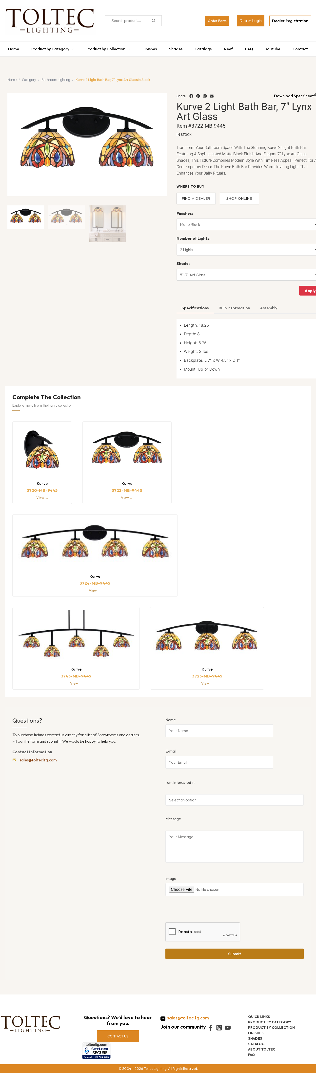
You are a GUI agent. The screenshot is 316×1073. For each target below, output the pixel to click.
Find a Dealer (196, 196)
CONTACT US (117, 1036)
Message (173, 816)
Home (10, 47)
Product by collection (271, 1027)
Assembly (268, 305)
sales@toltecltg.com (38, 757)
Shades (175, 47)
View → (42, 495)
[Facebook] (191, 94)
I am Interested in (180, 779)
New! (229, 47)
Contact (303, 47)
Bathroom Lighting (55, 77)
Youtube (275, 47)
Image (170, 876)
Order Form (217, 21)
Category (29, 77)
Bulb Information (234, 305)
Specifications (195, 305)
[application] (69, 47)
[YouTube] (228, 1028)
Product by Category (48, 47)
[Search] (154, 21)
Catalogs (203, 47)
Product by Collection (104, 47)
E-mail (170, 748)
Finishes (148, 47)
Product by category (269, 1022)
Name (170, 717)
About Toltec (261, 1049)
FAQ (251, 47)
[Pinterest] (198, 94)
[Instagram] (205, 94)
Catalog (256, 1043)
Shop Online (239, 196)
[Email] (212, 94)
